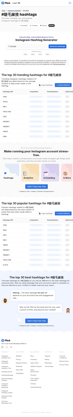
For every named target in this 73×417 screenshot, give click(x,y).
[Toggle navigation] (70, 3)
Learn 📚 (16, 3)
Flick (28, 37)
